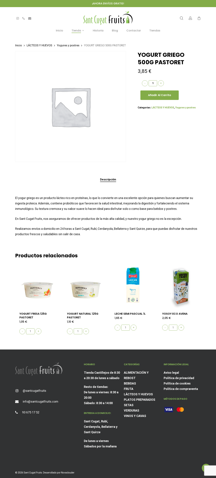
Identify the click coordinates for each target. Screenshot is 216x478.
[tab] (108, 179)
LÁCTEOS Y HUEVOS (39, 45)
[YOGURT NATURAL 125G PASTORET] (85, 285)
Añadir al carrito (159, 95)
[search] (182, 18)
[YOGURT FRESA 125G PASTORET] (37, 285)
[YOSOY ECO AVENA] (180, 285)
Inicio (18, 45)
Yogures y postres (68, 45)
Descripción (108, 179)
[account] (190, 18)
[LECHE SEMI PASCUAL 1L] (133, 285)
